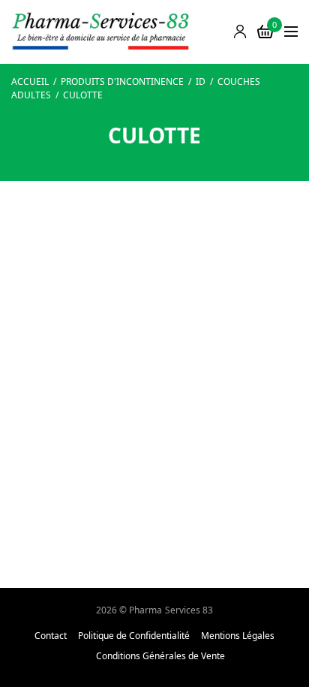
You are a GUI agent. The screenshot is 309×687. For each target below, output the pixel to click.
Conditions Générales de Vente (160, 656)
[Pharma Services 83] (101, 32)
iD (201, 81)
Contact (50, 635)
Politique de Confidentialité (134, 635)
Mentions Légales (237, 635)
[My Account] (240, 31)
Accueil (30, 81)
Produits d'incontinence (122, 81)
